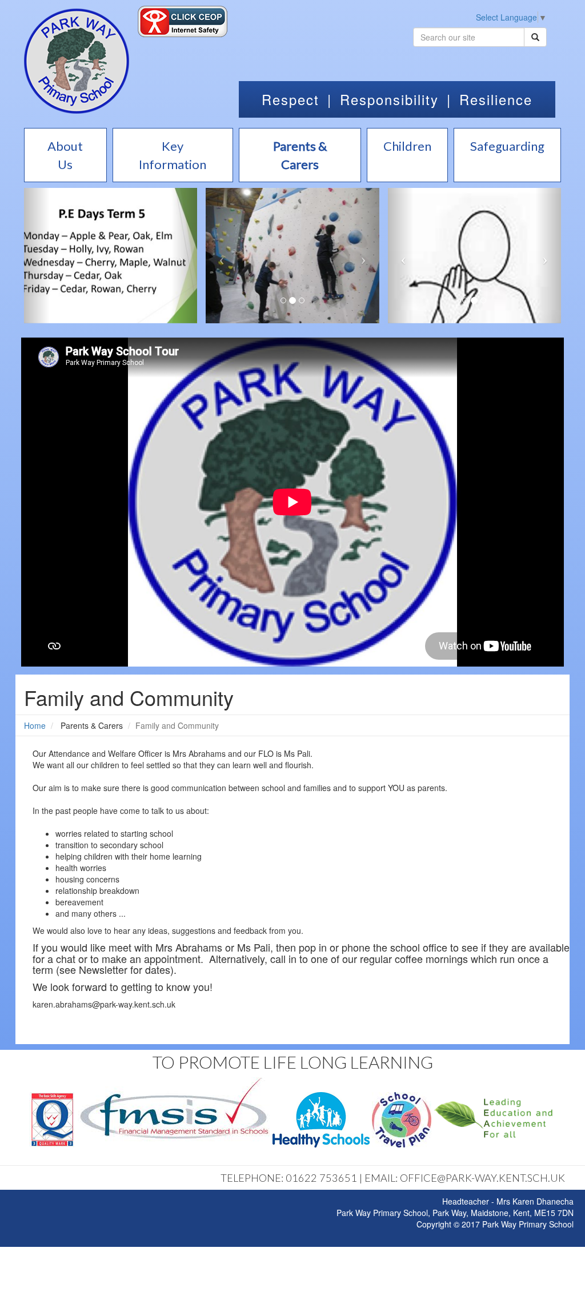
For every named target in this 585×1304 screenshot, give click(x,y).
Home (35, 725)
